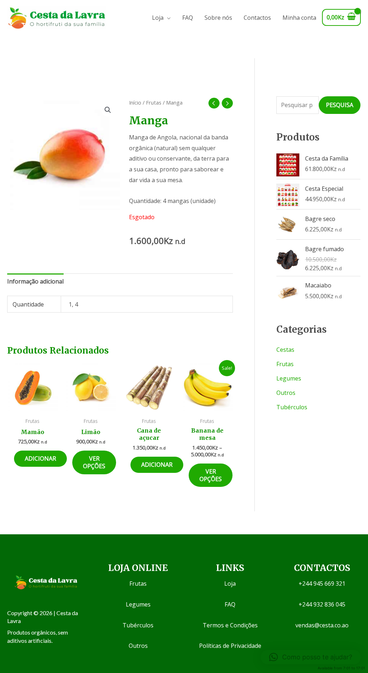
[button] (107, 109)
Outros (285, 393)
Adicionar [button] (40, 458)
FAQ (187, 18)
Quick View (32, 407)
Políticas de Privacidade (230, 646)
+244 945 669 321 (322, 583)
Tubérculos (291, 407)
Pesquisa (339, 105)
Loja (158, 18)
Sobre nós (218, 18)
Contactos (257, 18)
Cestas (285, 350)
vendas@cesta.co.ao (322, 625)
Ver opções (94, 462)
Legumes (288, 378)
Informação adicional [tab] (35, 281)
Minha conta (299, 18)
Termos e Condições (230, 625)
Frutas (153, 102)
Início (135, 102)
